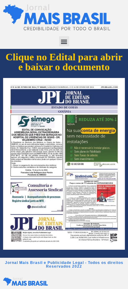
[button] (64, 41)
